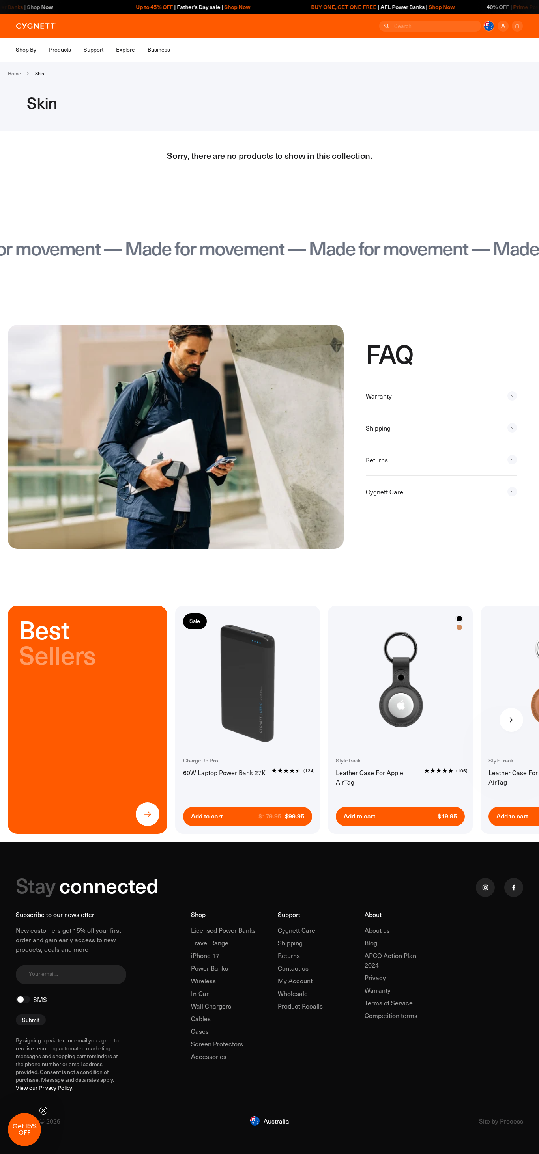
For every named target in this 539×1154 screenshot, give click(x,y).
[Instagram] (485, 887)
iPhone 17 (205, 955)
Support (289, 914)
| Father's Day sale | (164, 7)
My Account (295, 980)
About (373, 914)
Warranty (378, 990)
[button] (24, 1129)
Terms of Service (389, 1002)
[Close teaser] (43, 1111)
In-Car (200, 993)
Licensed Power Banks (223, 930)
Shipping (290, 942)
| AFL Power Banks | (354, 7)
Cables (201, 1018)
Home (14, 73)
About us (377, 930)
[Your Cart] (517, 26)
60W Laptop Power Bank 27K (224, 772)
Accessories (208, 1056)
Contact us (293, 968)
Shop (198, 914)
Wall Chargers (211, 1005)
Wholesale (293, 993)
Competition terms (391, 1015)
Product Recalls (300, 1005)
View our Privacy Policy (44, 1088)
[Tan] (459, 627)
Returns (289, 955)
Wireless (203, 980)
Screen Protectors (217, 1043)
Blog (371, 942)
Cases (200, 1031)
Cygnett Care (296, 930)
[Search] (386, 26)
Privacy (375, 977)
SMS (40, 999)
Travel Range (209, 942)
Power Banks (209, 968)
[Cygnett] (36, 26)
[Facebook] (513, 887)
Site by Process (501, 1121)
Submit (30, 1020)
